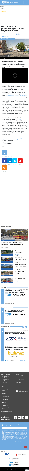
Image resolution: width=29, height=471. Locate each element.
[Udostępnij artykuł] (9, 161)
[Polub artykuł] (4, 161)
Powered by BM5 (14, 469)
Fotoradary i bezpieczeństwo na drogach (6, 401)
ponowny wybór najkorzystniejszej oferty (16, 95)
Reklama (18, 382)
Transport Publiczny (6, 379)
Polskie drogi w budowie (5, 389)
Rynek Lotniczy (5, 381)
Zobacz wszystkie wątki (6, 411)
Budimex (4, 393)
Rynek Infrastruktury (7, 378)
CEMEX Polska (5, 392)
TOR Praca (4, 382)
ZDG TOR (18, 378)
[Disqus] (15, 205)
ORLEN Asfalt (5, 405)
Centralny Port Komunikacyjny (5, 395)
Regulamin (18, 384)
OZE (3, 404)
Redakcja (18, 381)
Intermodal (4, 398)
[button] (23, 329)
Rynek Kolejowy (5, 376)
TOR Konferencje (20, 379)
